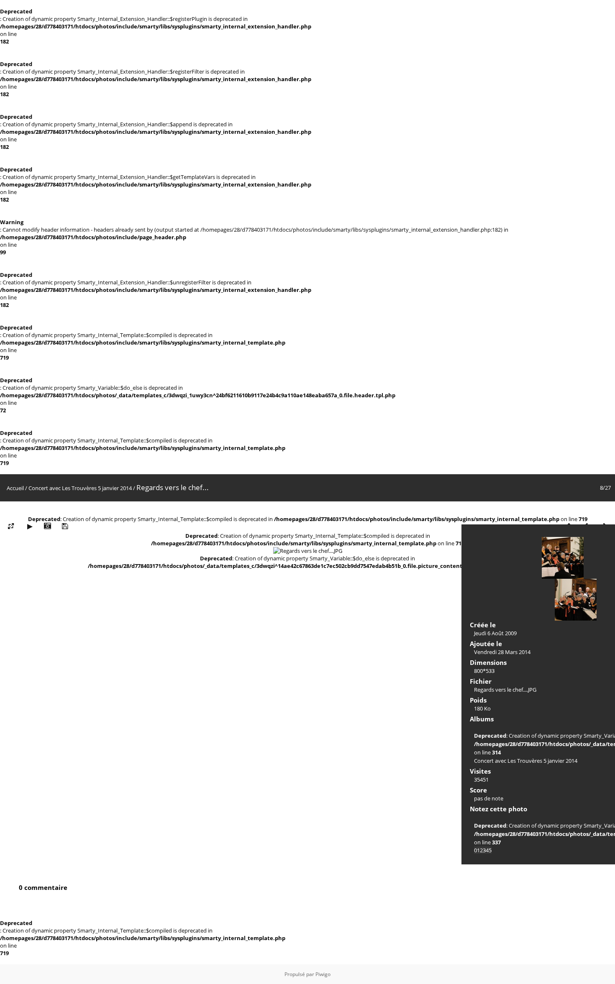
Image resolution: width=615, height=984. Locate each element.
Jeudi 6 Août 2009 (495, 633)
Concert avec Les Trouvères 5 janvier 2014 (80, 488)
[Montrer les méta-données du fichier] (47, 526)
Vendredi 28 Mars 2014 (502, 652)
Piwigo (323, 974)
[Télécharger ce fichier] (65, 526)
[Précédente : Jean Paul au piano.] (563, 558)
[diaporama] (29, 526)
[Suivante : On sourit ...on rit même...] (576, 600)
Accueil (15, 488)
